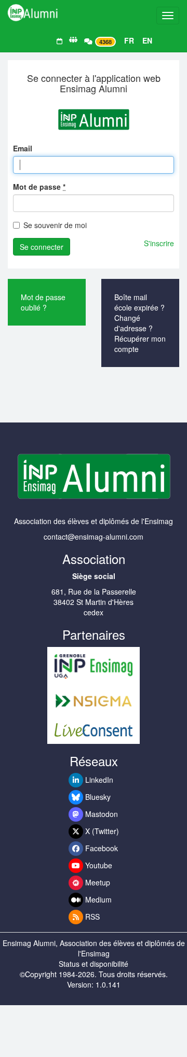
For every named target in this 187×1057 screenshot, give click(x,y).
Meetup (96, 882)
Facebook (100, 848)
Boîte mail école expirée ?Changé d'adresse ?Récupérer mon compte (140, 323)
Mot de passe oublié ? (43, 302)
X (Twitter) (101, 831)
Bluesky (97, 797)
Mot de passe (39, 186)
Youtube (97, 865)
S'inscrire (159, 243)
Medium (97, 899)
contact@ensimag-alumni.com (93, 536)
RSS (91, 916)
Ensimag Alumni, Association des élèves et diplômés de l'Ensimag (94, 948)
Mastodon (100, 814)
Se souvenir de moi (55, 225)
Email (22, 148)
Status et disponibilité (93, 964)
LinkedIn (98, 779)
